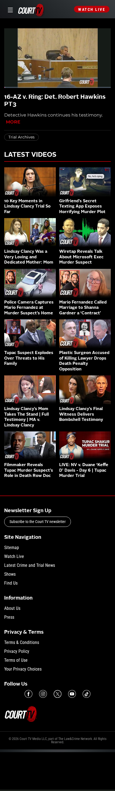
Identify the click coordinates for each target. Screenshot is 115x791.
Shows (10, 574)
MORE (13, 122)
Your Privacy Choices (23, 669)
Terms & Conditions (21, 642)
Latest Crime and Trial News (29, 565)
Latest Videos (30, 155)
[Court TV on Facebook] (28, 694)
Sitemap (11, 547)
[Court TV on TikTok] (86, 694)
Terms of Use (16, 660)
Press (9, 617)
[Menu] (9, 9)
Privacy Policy (16, 651)
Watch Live (91, 9)
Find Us (11, 583)
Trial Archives (21, 137)
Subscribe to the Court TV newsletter (37, 521)
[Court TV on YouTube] (72, 694)
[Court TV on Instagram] (43, 694)
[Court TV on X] (57, 694)
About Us (12, 608)
